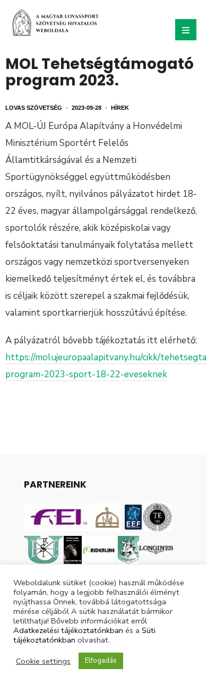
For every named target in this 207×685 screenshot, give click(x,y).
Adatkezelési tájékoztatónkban (68, 630)
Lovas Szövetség (33, 108)
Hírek (120, 108)
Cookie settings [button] (43, 661)
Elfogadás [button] (101, 660)
